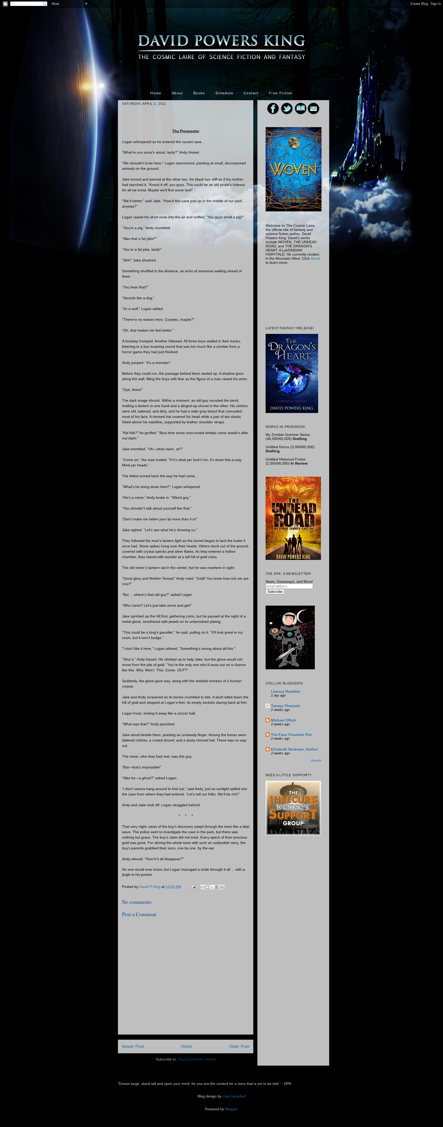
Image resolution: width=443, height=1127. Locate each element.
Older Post (239, 1046)
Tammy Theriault (285, 706)
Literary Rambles (285, 691)
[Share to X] (212, 887)
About (177, 93)
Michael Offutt (283, 720)
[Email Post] (193, 887)
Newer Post (133, 1046)
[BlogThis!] (207, 887)
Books (199, 93)
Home (156, 93)
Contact (251, 93)
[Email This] (202, 887)
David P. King (150, 887)
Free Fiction (281, 93)
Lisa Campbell (234, 1096)
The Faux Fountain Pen (291, 734)
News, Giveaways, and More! (289, 581)
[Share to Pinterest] (222, 887)
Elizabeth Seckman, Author (294, 749)
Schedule (224, 93)
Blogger (231, 1109)
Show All (316, 760)
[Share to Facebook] (217, 887)
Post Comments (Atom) (197, 1059)
